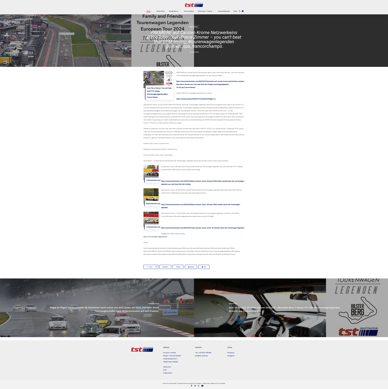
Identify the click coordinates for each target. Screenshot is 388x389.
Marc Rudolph (221, 383)
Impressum (167, 367)
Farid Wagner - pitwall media (202, 383)
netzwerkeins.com (154, 180)
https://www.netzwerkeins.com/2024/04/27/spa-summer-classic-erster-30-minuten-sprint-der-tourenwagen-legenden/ (202, 228)
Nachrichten (194, 27)
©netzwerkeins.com (153, 203)
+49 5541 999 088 (204, 352)
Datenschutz (167, 373)
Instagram (230, 356)
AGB (165, 370)
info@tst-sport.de (201, 356)
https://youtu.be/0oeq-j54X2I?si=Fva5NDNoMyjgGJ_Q (195, 99)
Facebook (230, 352)
